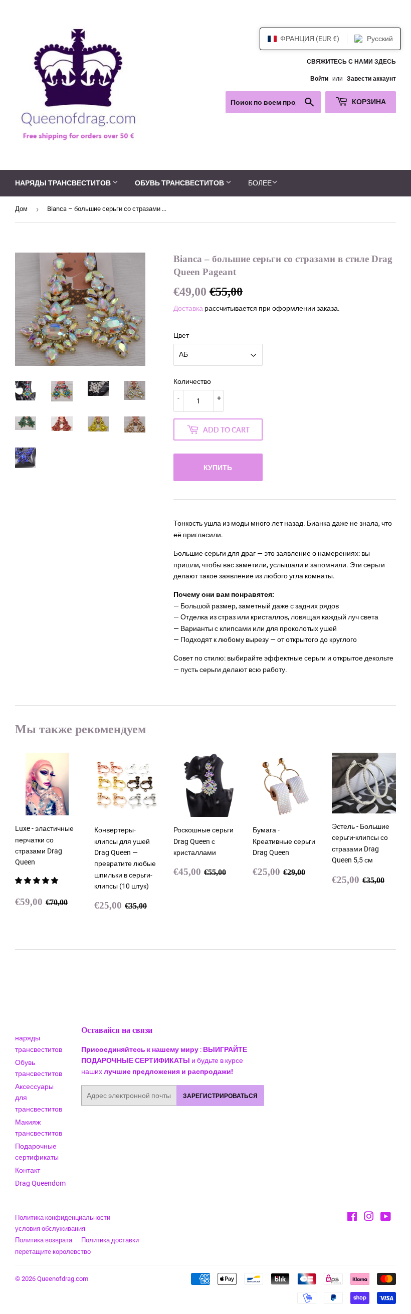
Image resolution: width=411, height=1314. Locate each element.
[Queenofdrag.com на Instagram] (369, 1218)
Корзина (368, 101)
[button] (37, 881)
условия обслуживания (50, 1228)
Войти (319, 78)
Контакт (27, 1170)
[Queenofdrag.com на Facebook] (352, 1218)
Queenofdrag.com (62, 1278)
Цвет (181, 335)
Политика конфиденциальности (62, 1217)
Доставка (188, 308)
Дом (21, 208)
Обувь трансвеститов (180, 182)
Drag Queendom (40, 1183)
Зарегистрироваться (220, 1096)
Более (260, 183)
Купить (217, 467)
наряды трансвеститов (63, 182)
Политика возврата (43, 1240)
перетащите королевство (53, 1251)
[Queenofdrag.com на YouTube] (385, 1218)
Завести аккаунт (371, 78)
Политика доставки (110, 1240)
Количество (192, 381)
